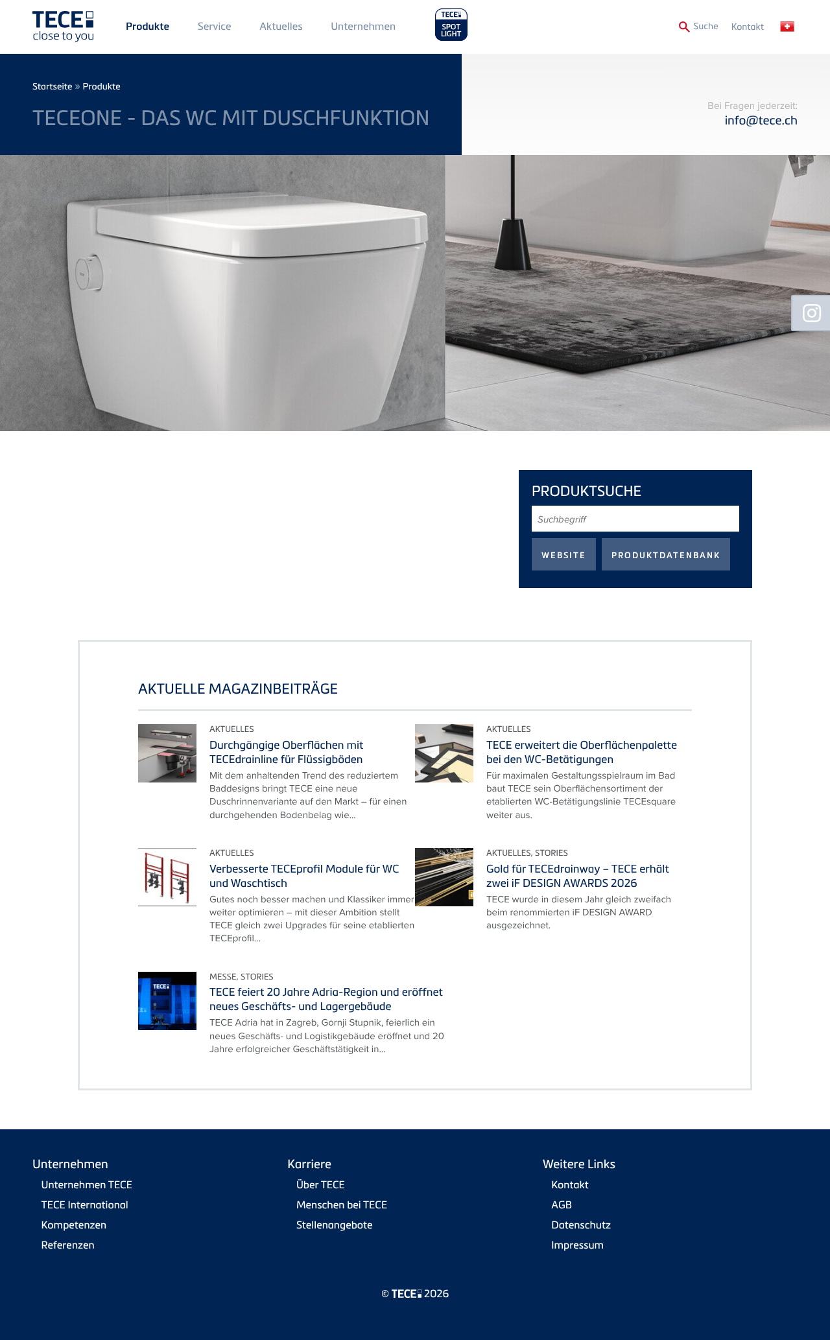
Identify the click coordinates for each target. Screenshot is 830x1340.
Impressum (577, 1245)
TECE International (85, 1204)
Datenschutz (581, 1224)
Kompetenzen (74, 1224)
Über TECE (320, 1184)
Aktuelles (280, 26)
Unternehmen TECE (87, 1184)
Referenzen (68, 1245)
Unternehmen (363, 26)
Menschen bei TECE (341, 1204)
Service (214, 26)
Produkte (147, 26)
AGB (561, 1204)
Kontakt (747, 27)
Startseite (52, 86)
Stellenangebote (334, 1224)
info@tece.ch (761, 120)
